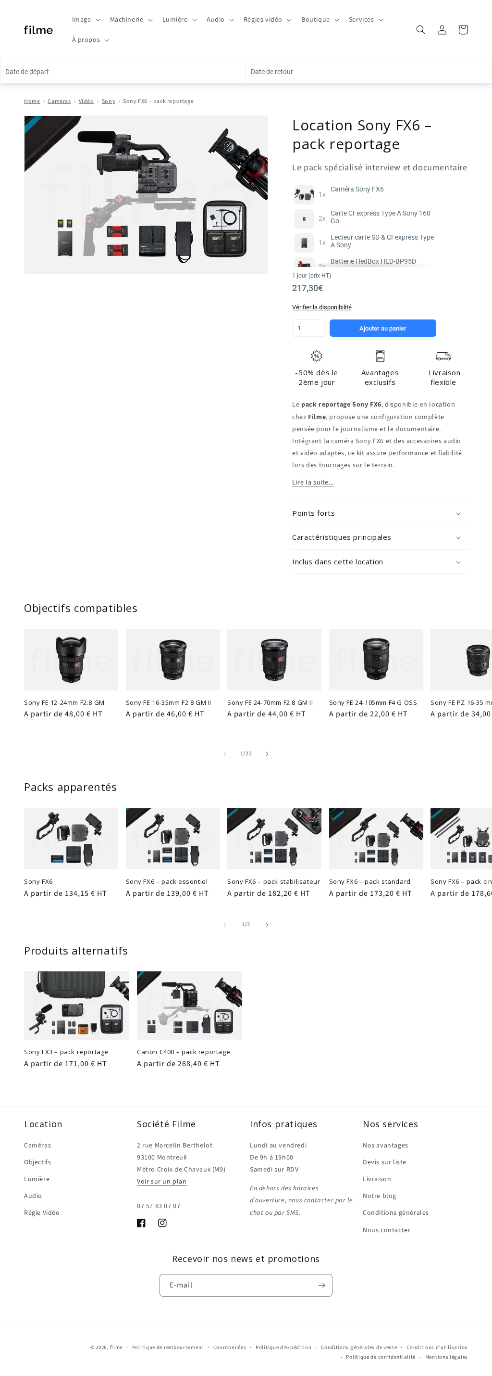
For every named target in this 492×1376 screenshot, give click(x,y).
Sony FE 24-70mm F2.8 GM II (270, 703)
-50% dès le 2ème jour (316, 377)
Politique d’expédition (283, 1347)
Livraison (377, 1179)
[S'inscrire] (321, 1285)
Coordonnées (229, 1347)
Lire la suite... (313, 482)
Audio (33, 1196)
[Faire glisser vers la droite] (267, 753)
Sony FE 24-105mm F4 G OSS (373, 703)
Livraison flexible (444, 377)
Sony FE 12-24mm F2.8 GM (64, 703)
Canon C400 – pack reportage (183, 1052)
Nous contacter (386, 1230)
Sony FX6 (38, 882)
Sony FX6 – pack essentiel (167, 882)
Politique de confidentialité (381, 1357)
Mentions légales (446, 1357)
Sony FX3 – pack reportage (66, 1052)
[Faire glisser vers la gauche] (224, 753)
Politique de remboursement (168, 1347)
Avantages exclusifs (380, 377)
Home (32, 101)
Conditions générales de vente (359, 1347)
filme (116, 1347)
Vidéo (86, 101)
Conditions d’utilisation (437, 1347)
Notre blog (379, 1196)
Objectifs (37, 1162)
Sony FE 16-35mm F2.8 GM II (169, 703)
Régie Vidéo (42, 1213)
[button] (85, 20)
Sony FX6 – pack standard (370, 882)
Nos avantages (385, 1145)
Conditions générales (396, 1213)
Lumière (36, 1179)
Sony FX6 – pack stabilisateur (273, 882)
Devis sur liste (384, 1162)
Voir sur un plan (162, 1181)
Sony (108, 101)
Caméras (59, 101)
